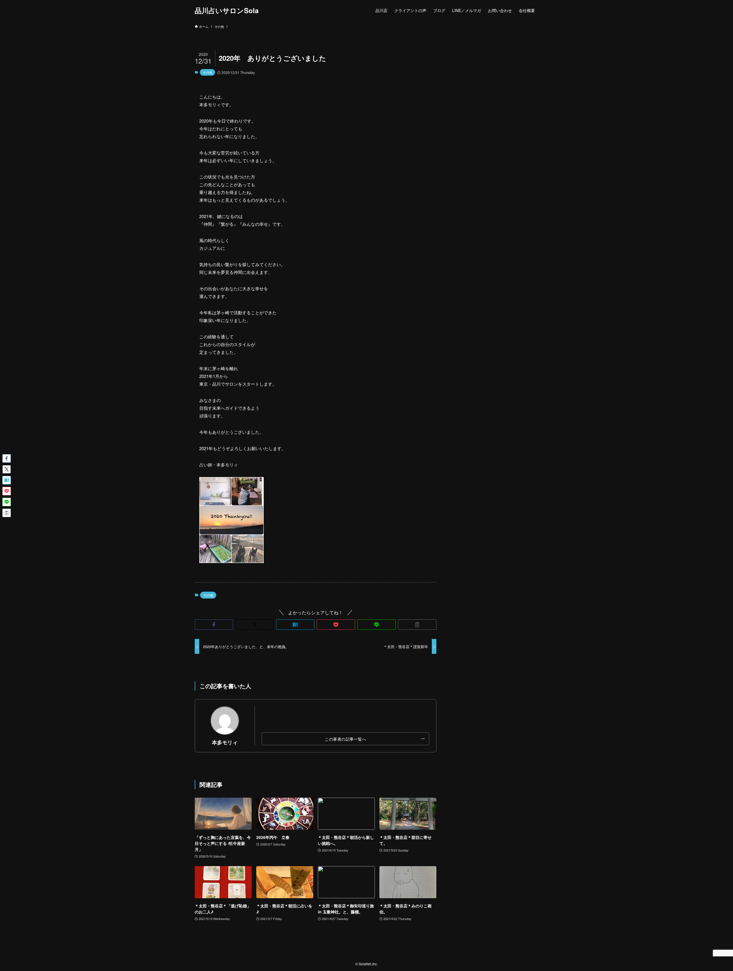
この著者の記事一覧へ (345, 739)
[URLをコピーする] (417, 624)
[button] (214, 624)
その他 (207, 72)
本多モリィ (225, 742)
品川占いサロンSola (227, 10)
